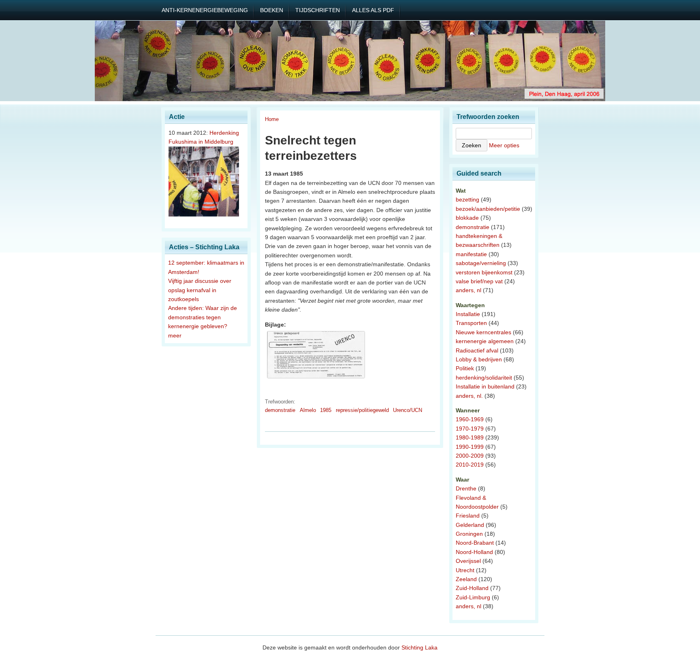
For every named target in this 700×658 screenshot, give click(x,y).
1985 (325, 410)
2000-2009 (470, 455)
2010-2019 (470, 464)
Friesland (468, 515)
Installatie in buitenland (485, 386)
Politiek (465, 368)
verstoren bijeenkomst (484, 272)
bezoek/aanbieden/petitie (488, 209)
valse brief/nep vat (479, 281)
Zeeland (466, 579)
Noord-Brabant (475, 542)
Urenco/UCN (407, 410)
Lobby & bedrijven (479, 359)
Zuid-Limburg (473, 597)
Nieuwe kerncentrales (483, 332)
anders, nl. (469, 396)
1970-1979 (470, 428)
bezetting (467, 199)
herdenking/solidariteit (484, 377)
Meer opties (504, 145)
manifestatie (471, 254)
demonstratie (280, 410)
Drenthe (466, 488)
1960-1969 (470, 419)
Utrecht (465, 570)
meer (174, 335)
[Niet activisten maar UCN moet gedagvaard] (316, 378)
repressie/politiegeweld (362, 410)
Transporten (471, 323)
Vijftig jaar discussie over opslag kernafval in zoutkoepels (199, 290)
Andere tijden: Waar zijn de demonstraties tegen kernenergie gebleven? (202, 317)
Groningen (469, 534)
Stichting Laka (419, 647)
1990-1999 (470, 447)
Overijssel (468, 561)
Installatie (468, 314)
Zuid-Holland (472, 588)
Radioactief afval (477, 350)
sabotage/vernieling (481, 263)
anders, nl (468, 290)
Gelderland (470, 525)
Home (272, 119)
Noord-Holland (474, 552)
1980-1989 (470, 437)
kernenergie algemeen (485, 341)
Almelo (308, 410)
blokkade (467, 217)
